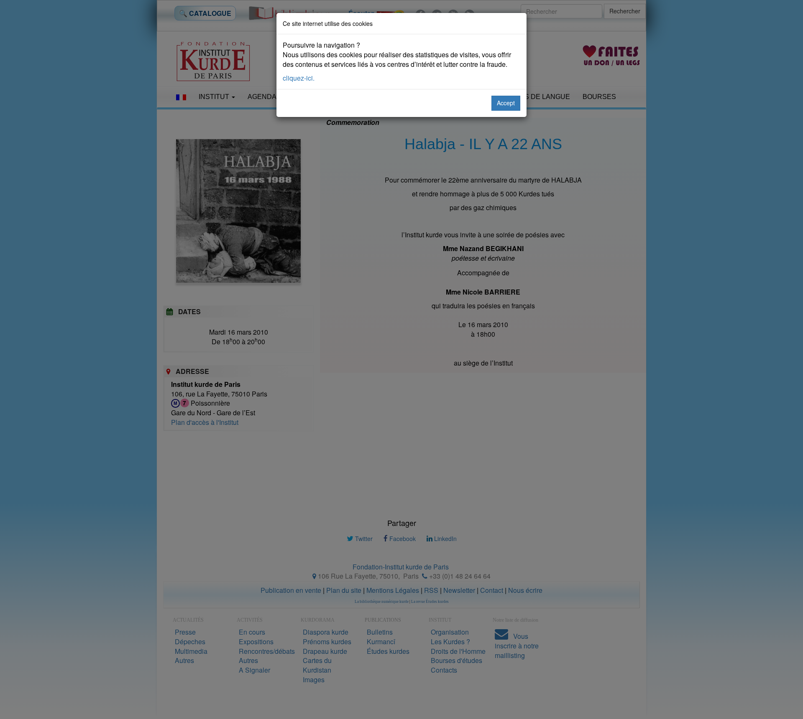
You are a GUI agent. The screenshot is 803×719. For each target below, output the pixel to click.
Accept (506, 103)
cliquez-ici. (299, 78)
